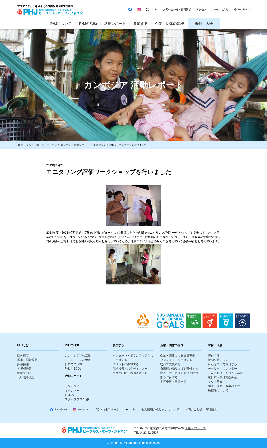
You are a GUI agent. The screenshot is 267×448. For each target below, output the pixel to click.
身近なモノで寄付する (222, 364)
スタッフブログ (75, 399)
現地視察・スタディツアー (130, 368)
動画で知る (24, 372)
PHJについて (61, 24)
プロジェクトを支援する (176, 359)
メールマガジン (221, 9)
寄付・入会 (204, 24)
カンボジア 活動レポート (75, 144)
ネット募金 (215, 381)
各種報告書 (24, 368)
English (242, 9)
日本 (68, 394)
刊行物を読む (26, 377)
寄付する (214, 355)
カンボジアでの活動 (78, 355)
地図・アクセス (195, 428)
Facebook (60, 409)
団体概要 (23, 355)
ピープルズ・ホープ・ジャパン (39, 144)
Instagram (84, 409)
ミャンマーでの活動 (78, 359)
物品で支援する (170, 364)
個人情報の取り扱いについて (160, 409)
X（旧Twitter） (110, 409)
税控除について (218, 390)
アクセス (201, 9)
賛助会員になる (218, 359)
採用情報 (23, 364)
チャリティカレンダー (222, 368)
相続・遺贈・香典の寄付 (224, 386)
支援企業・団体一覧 (173, 381)
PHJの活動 (88, 24)
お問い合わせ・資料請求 (177, 9)
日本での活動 (73, 364)
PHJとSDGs (73, 368)
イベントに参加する (126, 364)
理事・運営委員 (27, 359)
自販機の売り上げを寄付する (179, 368)
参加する (140, 24)
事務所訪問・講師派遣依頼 (130, 372)
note (132, 409)
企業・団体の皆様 (169, 24)
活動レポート (115, 24)
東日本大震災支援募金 (222, 377)
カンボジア (72, 386)
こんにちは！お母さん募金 (225, 372)
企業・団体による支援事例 (177, 355)
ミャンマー (72, 390)
